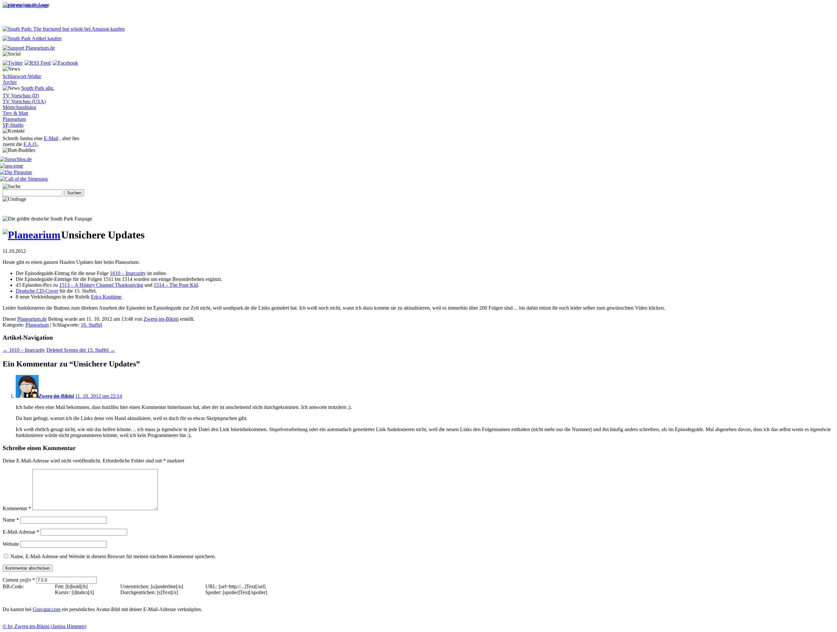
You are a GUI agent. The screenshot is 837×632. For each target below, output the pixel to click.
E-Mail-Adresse (21, 532)
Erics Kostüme (106, 297)
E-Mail (51, 138)
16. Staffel (91, 325)
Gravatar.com (46, 609)
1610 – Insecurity (128, 273)
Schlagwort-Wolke (22, 76)
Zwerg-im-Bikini (161, 319)
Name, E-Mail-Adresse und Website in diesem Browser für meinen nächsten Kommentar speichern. (113, 556)
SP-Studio (13, 125)
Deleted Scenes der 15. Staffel (80, 350)
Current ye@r (19, 580)
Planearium (14, 119)
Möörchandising (19, 107)
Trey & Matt (15, 113)
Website (11, 544)
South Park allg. (37, 88)
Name (11, 520)
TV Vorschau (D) (21, 95)
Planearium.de (32, 319)
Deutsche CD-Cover (37, 291)
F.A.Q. (31, 144)
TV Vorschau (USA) (24, 101)
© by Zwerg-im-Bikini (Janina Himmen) (44, 626)
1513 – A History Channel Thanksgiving (101, 285)
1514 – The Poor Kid (176, 285)
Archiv (10, 82)
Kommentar (17, 508)
